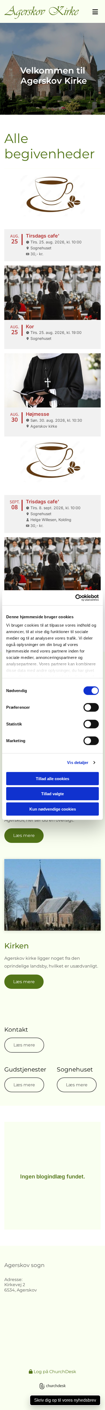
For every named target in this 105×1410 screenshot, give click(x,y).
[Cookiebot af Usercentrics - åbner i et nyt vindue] (75, 597)
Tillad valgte (52, 793)
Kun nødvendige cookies (52, 809)
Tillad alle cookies (52, 778)
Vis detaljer (77, 762)
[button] (92, 12)
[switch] (91, 707)
